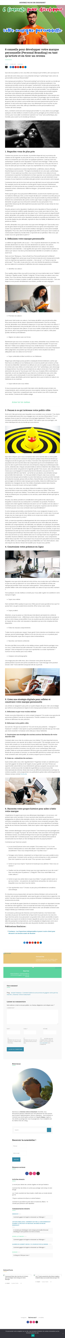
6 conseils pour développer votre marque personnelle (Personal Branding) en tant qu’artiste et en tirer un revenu (30, 1230)
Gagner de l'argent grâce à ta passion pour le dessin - (30, 1244)
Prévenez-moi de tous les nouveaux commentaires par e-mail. (14, 1041)
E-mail (26, 1028)
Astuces (21, 64)
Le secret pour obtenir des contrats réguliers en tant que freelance (30, 1184)
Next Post (26, 971)
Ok (33, 1335)
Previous (58, 1271)
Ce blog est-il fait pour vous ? (21, 1255)
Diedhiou (15, 1214)
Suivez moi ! (32, 1317)
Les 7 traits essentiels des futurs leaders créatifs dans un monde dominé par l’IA (32, 1194)
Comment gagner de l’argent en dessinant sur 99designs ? (29, 1217)
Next (60, 1271)
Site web (45, 1028)
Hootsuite (23, 774)
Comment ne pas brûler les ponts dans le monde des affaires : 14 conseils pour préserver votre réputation (30, 1202)
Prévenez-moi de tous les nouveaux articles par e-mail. (30, 1041)
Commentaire (11, 1008)
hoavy (6, 64)
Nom (8, 1028)
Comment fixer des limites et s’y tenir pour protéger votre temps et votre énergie (32, 1188)
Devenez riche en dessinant (32, 2)
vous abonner (43, 1043)
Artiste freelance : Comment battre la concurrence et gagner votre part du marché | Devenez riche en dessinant (31, 1223)
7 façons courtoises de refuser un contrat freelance (26, 1198)
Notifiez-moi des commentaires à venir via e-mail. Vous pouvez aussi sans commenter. (46, 1041)
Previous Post (40, 956)
